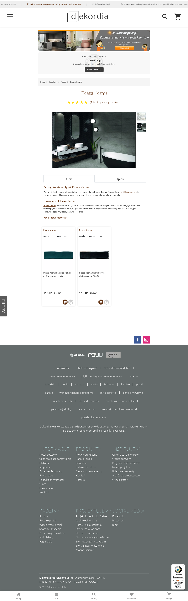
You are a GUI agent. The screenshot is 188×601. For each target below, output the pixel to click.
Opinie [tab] (120, 179)
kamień (125, 384)
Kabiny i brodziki (86, 467)
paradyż (133, 376)
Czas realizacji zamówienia (55, 458)
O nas (42, 484)
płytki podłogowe (87, 368)
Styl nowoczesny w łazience (92, 537)
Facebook (118, 516)
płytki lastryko (108, 392)
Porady (43, 516)
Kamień (80, 475)
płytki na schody (62, 401)
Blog (115, 524)
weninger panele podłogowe (76, 392)
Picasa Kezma (49, 230)
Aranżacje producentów (126, 475)
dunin (65, 384)
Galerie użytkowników (125, 454)
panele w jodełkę (61, 409)
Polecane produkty (123, 471)
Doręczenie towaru (50, 471)
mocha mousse (86, 409)
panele (49, 392)
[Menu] (10, 17)
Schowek (131, 598)
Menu (56, 598)
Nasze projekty (121, 467)
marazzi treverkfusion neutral (119, 409)
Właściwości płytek (50, 524)
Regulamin (45, 467)
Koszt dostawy (48, 454)
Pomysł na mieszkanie (89, 524)
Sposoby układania (50, 529)
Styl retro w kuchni (87, 533)
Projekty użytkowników (126, 463)
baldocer (109, 384)
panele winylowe (133, 392)
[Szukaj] (165, 16)
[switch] (178, 586)
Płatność (44, 463)
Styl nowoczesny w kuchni (91, 541)
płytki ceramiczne (128, 192)
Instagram (118, 520)
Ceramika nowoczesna (89, 471)
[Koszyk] (178, 16)
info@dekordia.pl (95, 4)
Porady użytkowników (52, 533)
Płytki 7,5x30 (49, 205)
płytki (139, 384)
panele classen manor (94, 417)
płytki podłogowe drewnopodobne (102, 376)
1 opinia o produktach (109, 102)
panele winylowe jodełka (120, 401)
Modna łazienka (85, 550)
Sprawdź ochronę (94, 69)
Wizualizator (120, 479)
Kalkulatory (46, 537)
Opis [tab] (69, 179)
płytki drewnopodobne (117, 368)
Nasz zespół (46, 488)
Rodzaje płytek (48, 520)
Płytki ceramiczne (86, 454)
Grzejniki (81, 463)
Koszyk (169, 598)
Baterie (80, 479)
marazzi (79, 384)
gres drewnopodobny (62, 376)
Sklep (18, 598)
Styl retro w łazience (88, 529)
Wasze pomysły (121, 458)
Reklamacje (46, 475)
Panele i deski (84, 458)
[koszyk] (65, 302)
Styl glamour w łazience (90, 545)
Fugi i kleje (45, 541)
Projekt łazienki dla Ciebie (91, 516)
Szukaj (94, 598)
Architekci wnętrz (86, 520)
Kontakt (44, 492)
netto (94, 384)
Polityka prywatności (51, 479)
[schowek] (70, 302)
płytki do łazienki (89, 401)
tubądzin (50, 384)
